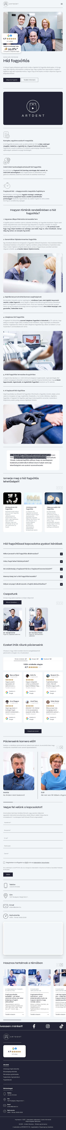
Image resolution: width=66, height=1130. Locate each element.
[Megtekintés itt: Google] (7, 676)
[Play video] (33, 108)
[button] (61, 747)
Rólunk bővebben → (12, 602)
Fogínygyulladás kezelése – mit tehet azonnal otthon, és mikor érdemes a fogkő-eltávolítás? (14, 998)
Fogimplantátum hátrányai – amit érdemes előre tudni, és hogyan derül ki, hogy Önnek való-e (38, 998)
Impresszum (18, 1119)
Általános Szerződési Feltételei (54, 868)
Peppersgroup (43, 1127)
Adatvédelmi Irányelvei (38, 868)
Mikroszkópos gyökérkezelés (11, 1074)
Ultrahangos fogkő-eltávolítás (11, 1069)
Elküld (8, 874)
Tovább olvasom (10, 1014)
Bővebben (34, 628)
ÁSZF (26, 863)
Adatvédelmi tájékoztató (33, 1119)
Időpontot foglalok (11, 80)
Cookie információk (46, 1119)
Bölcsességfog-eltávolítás (10, 1071)
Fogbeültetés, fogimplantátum (11, 1077)
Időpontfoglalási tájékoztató (33, 1121)
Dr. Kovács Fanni (35, 633)
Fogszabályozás (7, 1080)
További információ (29, 80)
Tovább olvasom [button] (10, 688)
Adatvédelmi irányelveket (41, 863)
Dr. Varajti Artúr (9, 633)
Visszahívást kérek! (33, 731)
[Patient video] (18, 771)
